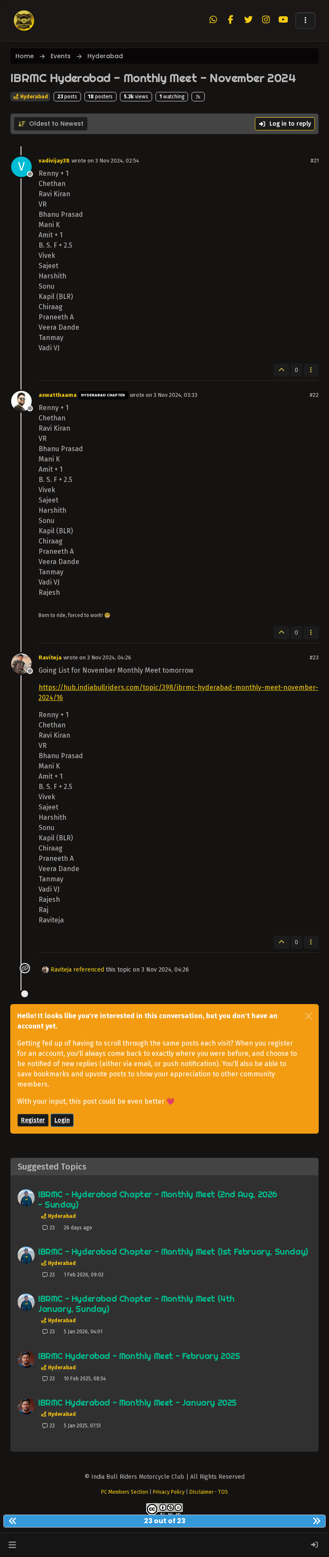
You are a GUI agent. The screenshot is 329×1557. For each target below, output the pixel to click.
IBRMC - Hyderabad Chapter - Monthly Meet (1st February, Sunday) (173, 1251)
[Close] (308, 1016)
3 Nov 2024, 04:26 (109, 657)
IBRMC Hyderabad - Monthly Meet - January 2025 (137, 1402)
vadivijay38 (54, 160)
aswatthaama (58, 395)
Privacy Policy (169, 1492)
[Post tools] (311, 370)
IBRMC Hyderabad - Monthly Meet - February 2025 (139, 1355)
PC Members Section (124, 1492)
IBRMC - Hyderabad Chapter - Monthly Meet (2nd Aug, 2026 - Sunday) (157, 1199)
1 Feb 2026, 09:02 (84, 1275)
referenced (88, 969)
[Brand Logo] (24, 20)
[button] (305, 20)
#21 (315, 160)
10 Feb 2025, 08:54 (85, 1379)
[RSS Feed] (198, 96)
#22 (314, 395)
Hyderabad (33, 97)
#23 (314, 657)
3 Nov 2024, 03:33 (175, 395)
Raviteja (50, 657)
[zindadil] (26, 1197)
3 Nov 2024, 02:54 (117, 160)
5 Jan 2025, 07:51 (82, 1426)
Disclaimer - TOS (208, 1492)
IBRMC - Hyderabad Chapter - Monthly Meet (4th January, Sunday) (136, 1303)
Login (62, 1120)
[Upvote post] (281, 370)
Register (33, 1120)
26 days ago (78, 1228)
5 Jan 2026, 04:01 (83, 1332)
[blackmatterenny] (26, 1359)
